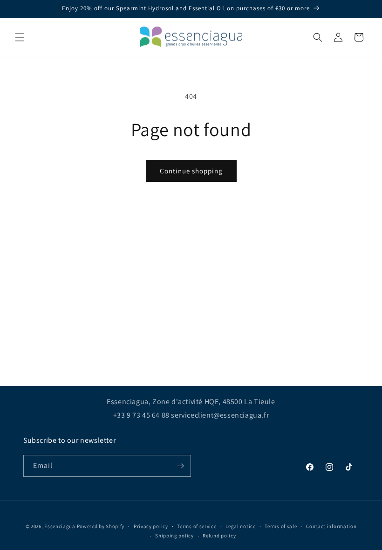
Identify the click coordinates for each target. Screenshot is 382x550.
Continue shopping (191, 170)
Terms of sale (281, 526)
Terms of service (196, 526)
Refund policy (219, 535)
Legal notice (240, 526)
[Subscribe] (180, 466)
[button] (19, 37)
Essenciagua (59, 526)
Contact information (331, 526)
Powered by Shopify (101, 526)
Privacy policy (151, 526)
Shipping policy (174, 535)
